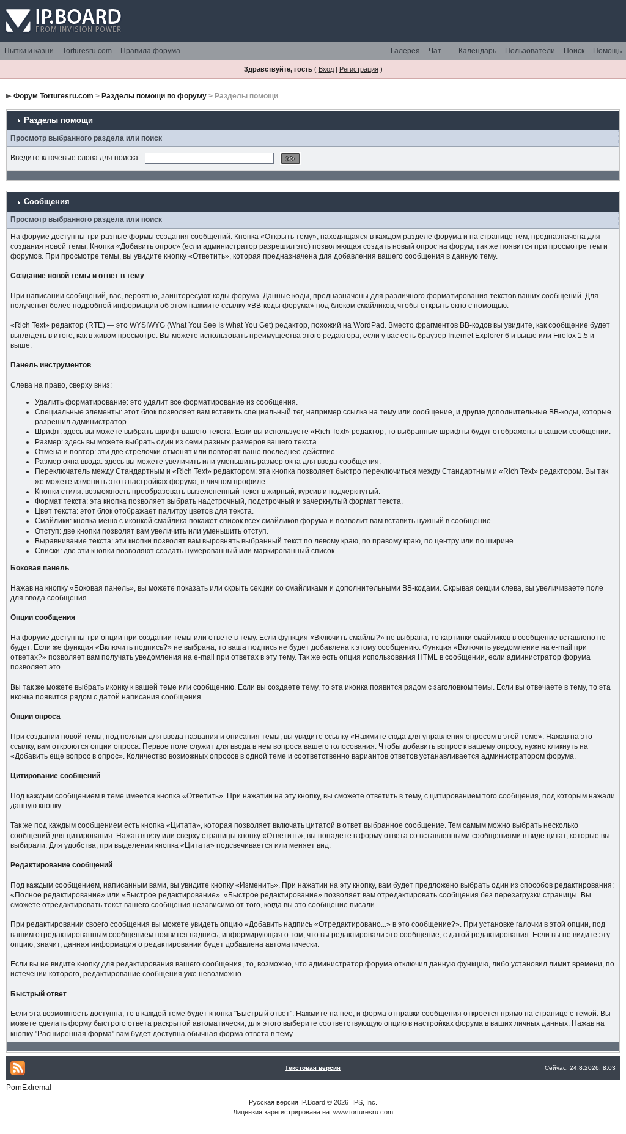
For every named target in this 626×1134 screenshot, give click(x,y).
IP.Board (312, 1102)
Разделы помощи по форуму (154, 96)
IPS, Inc (363, 1102)
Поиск (574, 50)
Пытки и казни (29, 50)
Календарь (477, 50)
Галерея (405, 50)
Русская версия (273, 1102)
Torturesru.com (87, 50)
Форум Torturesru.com (53, 96)
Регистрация (358, 69)
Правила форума (150, 50)
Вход (326, 69)
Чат (435, 50)
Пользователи (530, 50)
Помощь (607, 50)
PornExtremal (28, 1087)
